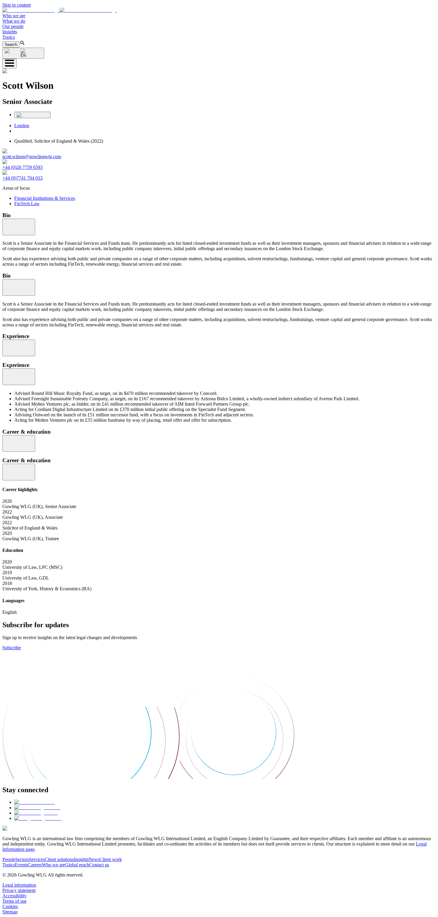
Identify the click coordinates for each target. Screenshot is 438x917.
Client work (111, 859)
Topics (8, 37)
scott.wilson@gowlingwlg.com (31, 156)
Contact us (99, 864)
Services (37, 859)
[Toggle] (18, 227)
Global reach (77, 864)
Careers (35, 864)
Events (21, 864)
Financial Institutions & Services (44, 198)
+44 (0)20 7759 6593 (22, 167)
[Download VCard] (32, 115)
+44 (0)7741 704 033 (22, 177)
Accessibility (14, 895)
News (94, 859)
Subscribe (11, 647)
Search (11, 44)
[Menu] (9, 63)
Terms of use (14, 901)
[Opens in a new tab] (34, 802)
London (21, 125)
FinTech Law (27, 203)
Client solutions (59, 859)
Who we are (13, 15)
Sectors (22, 859)
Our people (13, 26)
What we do (13, 21)
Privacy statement (18, 890)
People (8, 859)
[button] (59, 10)
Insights (9, 31)
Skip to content (16, 4)
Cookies (10, 906)
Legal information (19, 885)
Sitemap (10, 911)
